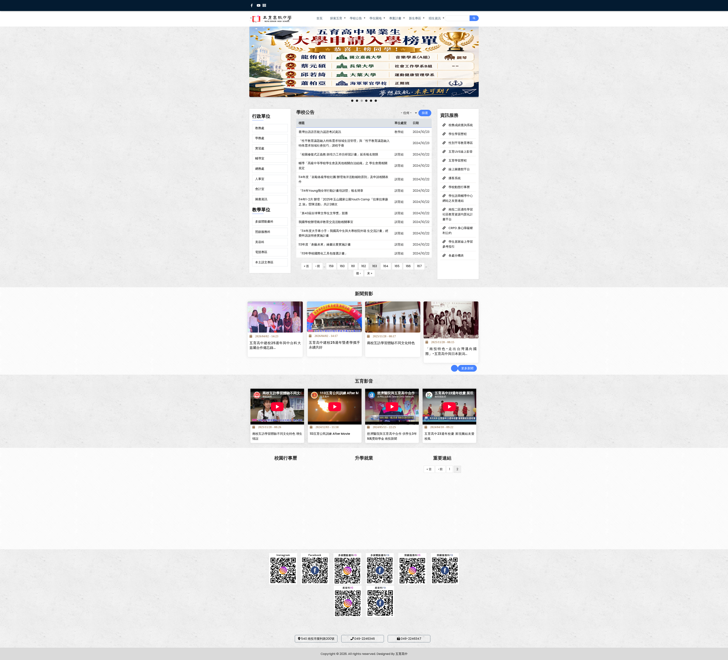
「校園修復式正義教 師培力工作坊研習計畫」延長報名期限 (338, 154)
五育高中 (401, 654)
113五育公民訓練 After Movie (330, 434)
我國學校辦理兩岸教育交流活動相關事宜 (326, 222)
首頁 (319, 18)
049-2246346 (364, 638)
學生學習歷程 (458, 134)
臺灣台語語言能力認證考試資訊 (320, 132)
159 (332, 266)
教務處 (259, 128)
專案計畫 (397, 20)
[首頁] (275, 19)
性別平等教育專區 (461, 143)
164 (387, 266)
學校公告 (358, 20)
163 (374, 267)
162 (365, 266)
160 (344, 266)
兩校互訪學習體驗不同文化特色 (391, 343)
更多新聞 (467, 368)
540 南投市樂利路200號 (317, 638)
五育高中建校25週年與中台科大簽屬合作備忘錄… (275, 345)
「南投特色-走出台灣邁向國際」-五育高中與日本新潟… (451, 351)
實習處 (259, 148)
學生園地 (377, 20)
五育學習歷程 (458, 160)
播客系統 (455, 178)
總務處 (259, 168)
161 (354, 266)
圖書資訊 (261, 199)
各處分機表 (456, 255)
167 (421, 266)
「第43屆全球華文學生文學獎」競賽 (323, 213)
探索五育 (338, 20)
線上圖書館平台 (459, 169)
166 (409, 266)
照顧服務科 (262, 232)
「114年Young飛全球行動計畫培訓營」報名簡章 (331, 190)
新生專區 (417, 20)
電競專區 (261, 252)
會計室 (259, 189)
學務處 (259, 138)
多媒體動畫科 (264, 221)
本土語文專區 (264, 262)
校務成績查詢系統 (461, 125)
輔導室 (259, 158)
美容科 (259, 242)
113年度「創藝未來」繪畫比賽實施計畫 (325, 244)
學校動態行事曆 (459, 187)
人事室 (259, 179)
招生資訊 (437, 20)
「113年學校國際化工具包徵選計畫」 (323, 253)
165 (398, 266)
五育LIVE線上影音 (461, 151)
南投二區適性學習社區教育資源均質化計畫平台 (457, 214)
